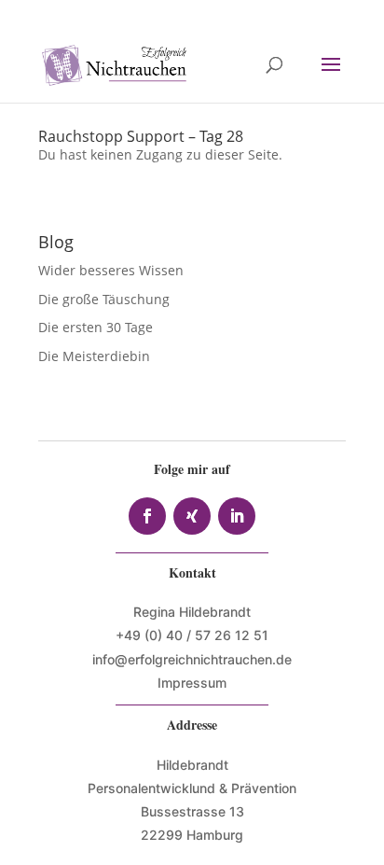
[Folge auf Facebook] (147, 516)
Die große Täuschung (104, 299)
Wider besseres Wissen (112, 270)
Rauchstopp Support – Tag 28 (140, 136)
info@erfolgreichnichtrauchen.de (192, 659)
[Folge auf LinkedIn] (236, 516)
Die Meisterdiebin (94, 356)
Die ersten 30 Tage (95, 327)
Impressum (192, 683)
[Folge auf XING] (192, 516)
